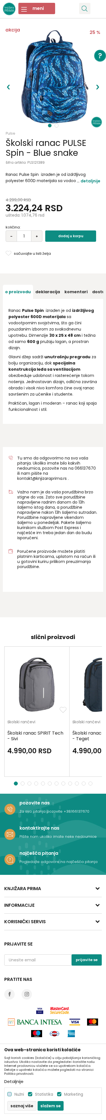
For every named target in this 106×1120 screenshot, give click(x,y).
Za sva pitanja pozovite (42, 811)
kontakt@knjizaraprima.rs (42, 478)
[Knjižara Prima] (9, 8)
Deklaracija (47, 292)
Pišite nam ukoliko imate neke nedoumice (58, 836)
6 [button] (50, 783)
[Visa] (39, 1010)
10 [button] (77, 783)
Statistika (44, 1094)
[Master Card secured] (60, 1010)
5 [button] (43, 783)
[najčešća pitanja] (10, 859)
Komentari (76, 292)
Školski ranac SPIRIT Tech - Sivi (35, 736)
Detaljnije (90, 181)
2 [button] (57, 126)
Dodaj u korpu (70, 236)
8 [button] (64, 783)
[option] (53, 78)
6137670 (88, 468)
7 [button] (57, 783)
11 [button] (84, 783)
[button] (84, 8)
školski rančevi (21, 722)
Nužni (19, 1094)
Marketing (73, 1094)
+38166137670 (76, 811)
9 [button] (71, 783)
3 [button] (30, 783)
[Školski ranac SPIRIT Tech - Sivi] (36, 684)
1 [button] (50, 126)
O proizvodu (18, 292)
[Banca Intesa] (35, 1022)
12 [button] (91, 783)
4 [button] (37, 783)
